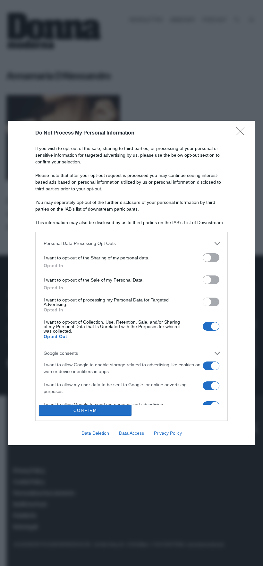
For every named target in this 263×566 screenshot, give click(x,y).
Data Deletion (95, 433)
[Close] (242, 133)
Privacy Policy (168, 433)
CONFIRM (85, 410)
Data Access (131, 433)
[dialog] (131, 283)
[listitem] (131, 243)
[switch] (211, 257)
